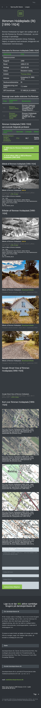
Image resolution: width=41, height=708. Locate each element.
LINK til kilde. (14, 194)
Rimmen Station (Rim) (13, 107)
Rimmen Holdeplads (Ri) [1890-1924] (13, 116)
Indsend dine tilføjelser (12, 587)
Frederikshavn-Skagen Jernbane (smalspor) (8, 138)
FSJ (17, 138)
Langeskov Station (16, 7)
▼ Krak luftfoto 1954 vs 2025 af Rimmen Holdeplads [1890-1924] (18, 156)
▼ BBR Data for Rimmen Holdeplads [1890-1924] (19, 148)
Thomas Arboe (26, 74)
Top (34, 694)
